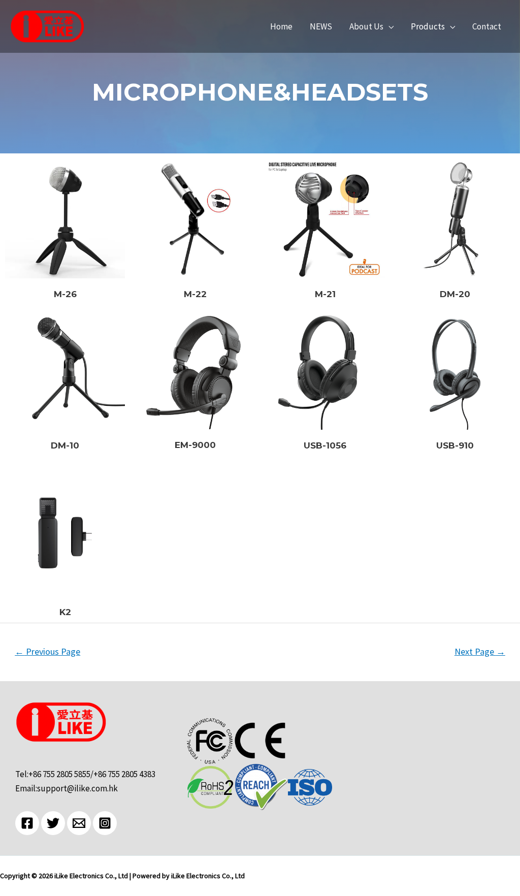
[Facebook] (27, 823)
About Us (366, 26)
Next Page (479, 651)
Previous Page (47, 651)
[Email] (79, 823)
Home (281, 26)
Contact (486, 26)
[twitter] (53, 823)
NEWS (321, 26)
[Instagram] (105, 823)
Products (428, 26)
